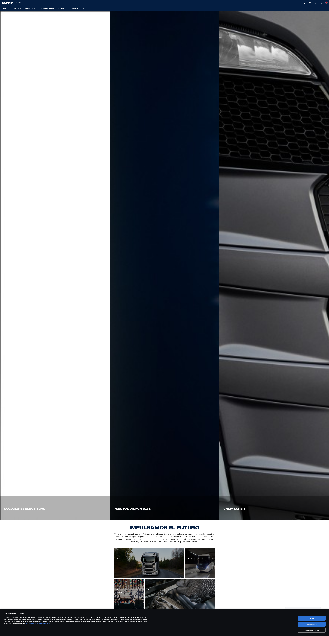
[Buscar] (299, 2)
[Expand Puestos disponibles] (164, 265)
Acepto (312, 618)
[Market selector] (310, 2)
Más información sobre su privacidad (37, 624)
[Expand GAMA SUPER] (274, 265)
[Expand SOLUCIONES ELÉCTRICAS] (55, 265)
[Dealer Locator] (304, 2)
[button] (321, 2)
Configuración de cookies (312, 630)
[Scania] (7, 3)
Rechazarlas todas (312, 624)
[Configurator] (315, 2)
